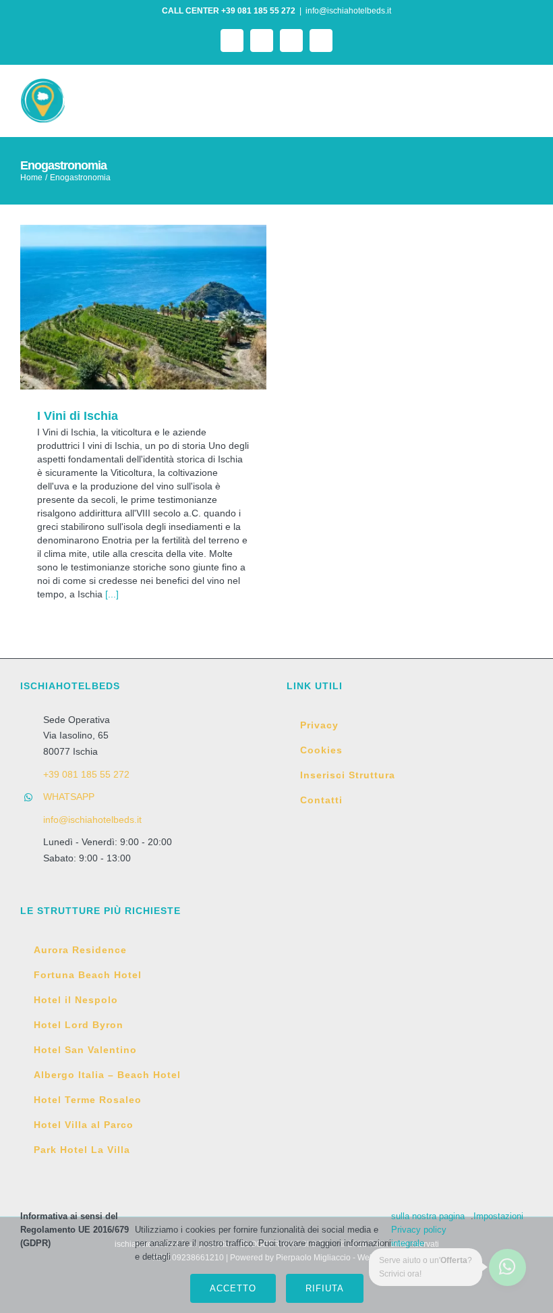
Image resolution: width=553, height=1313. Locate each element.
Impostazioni (499, 1216)
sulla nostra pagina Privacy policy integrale (428, 1229)
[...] (112, 594)
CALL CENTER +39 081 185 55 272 (228, 11)
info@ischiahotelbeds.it (348, 11)
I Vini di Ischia (143, 307)
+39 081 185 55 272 (86, 774)
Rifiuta (324, 1288)
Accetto (233, 1288)
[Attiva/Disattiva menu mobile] (527, 97)
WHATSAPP (68, 796)
